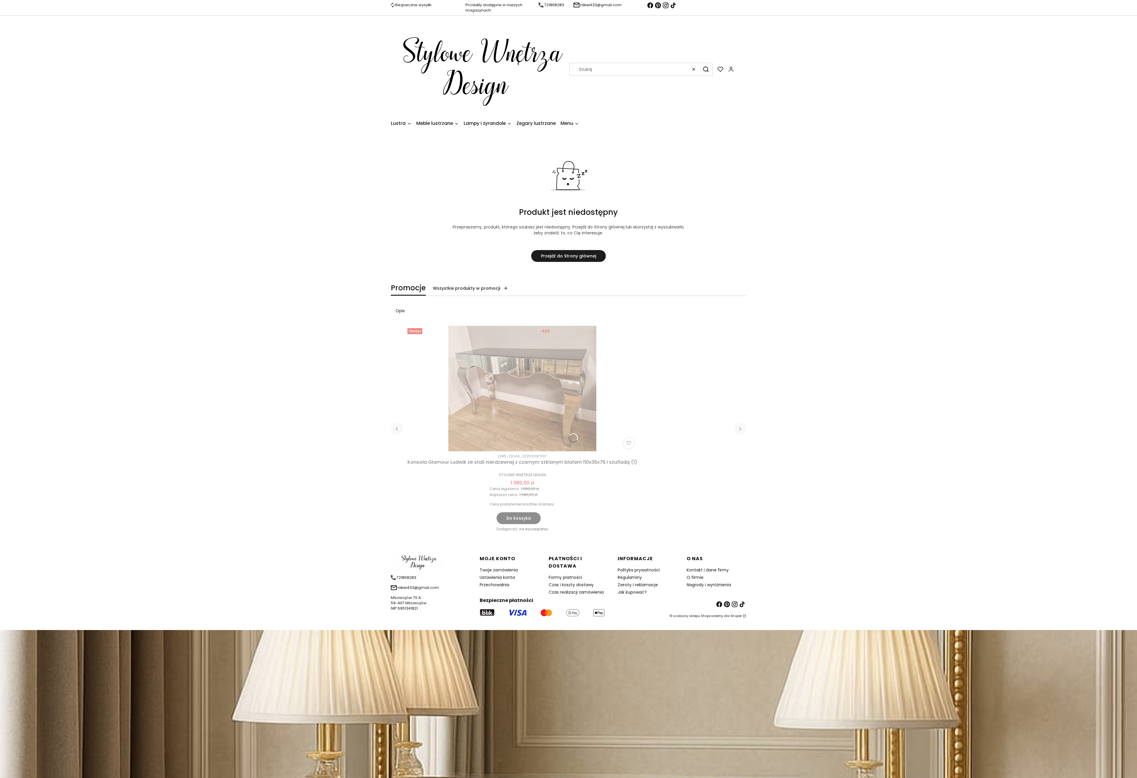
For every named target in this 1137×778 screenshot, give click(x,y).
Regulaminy (630, 577)
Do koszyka (518, 518)
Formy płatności (565, 577)
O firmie (695, 577)
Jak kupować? (632, 592)
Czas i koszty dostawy (571, 585)
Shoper (736, 615)
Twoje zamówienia (499, 570)
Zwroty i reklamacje (638, 585)
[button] (706, 69)
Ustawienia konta (497, 577)
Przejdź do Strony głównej (568, 256)
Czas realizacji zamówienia (576, 592)
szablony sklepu (686, 615)
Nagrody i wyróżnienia (709, 585)
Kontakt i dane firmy (708, 570)
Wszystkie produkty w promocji (466, 288)
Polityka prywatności (639, 570)
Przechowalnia (494, 585)
